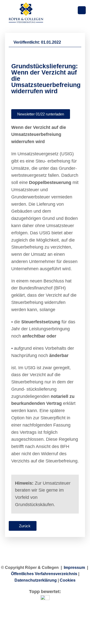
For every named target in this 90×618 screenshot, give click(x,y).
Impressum (74, 567)
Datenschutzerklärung (35, 580)
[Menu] (82, 10)
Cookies (68, 580)
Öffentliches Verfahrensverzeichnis (44, 574)
